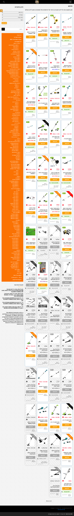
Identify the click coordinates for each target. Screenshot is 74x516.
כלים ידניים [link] (17, 123)
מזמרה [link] (16, 104)
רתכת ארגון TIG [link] (14, 267)
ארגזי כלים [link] (15, 46)
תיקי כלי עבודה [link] (15, 49)
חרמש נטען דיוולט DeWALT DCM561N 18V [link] (55, 386)
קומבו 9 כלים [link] (15, 248)
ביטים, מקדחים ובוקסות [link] (14, 83)
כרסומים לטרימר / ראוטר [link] (13, 97)
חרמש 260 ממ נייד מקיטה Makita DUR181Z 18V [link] (30, 386)
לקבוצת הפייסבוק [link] (17, 279)
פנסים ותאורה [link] (16, 251)
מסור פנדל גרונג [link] (14, 204)
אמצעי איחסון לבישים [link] (13, 45)
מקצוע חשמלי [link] (15, 221)
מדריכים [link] (17, 156)
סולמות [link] (17, 232)
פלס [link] (17, 173)
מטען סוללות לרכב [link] (14, 161)
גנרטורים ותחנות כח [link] (15, 91)
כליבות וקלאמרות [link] (15, 115)
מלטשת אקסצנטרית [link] (13, 181)
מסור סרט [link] (16, 200)
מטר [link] (17, 170)
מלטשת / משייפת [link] (15, 179)
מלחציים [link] (17, 178)
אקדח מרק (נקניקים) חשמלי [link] (12, 70)
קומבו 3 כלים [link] (15, 239)
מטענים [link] (17, 159)
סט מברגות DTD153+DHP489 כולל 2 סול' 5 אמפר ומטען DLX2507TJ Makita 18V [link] (12, 290)
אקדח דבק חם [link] (16, 56)
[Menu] (70, 2)
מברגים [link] (16, 126)
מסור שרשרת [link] (15, 209)
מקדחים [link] (16, 87)
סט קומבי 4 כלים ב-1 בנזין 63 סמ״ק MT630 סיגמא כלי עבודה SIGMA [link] (55, 174)
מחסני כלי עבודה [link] (43, 254)
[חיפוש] (3, 29)
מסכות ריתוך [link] (15, 263)
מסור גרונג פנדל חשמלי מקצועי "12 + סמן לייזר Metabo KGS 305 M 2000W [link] (13, 295)
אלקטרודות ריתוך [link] (14, 262)
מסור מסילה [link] (15, 197)
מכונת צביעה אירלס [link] (15, 165)
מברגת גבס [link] (15, 146)
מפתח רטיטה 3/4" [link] (14, 217)
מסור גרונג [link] (15, 193)
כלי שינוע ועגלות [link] (16, 113)
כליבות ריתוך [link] (15, 121)
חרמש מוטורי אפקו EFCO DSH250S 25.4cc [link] (54, 209)
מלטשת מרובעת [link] (14, 182)
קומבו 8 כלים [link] (15, 247)
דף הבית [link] (19, 35)
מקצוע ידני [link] (15, 223)
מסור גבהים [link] (15, 107)
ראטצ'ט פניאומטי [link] (15, 258)
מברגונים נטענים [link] (14, 143)
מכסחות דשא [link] (15, 106)
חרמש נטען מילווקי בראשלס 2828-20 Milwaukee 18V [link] (43, 350)
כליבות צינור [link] (15, 119)
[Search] (4, 2)
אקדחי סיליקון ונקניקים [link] (14, 69)
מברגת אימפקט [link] (14, 144)
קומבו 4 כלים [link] (15, 241)
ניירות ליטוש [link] (15, 186)
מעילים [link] (16, 80)
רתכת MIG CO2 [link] (14, 264)
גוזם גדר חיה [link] (56, 185)
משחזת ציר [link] (17, 229)
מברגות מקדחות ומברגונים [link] (13, 141)
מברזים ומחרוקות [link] (15, 152)
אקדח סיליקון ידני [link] (14, 75)
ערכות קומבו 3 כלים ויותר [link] (14, 236)
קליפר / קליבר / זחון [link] (14, 132)
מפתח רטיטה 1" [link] (14, 214)
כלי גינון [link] (17, 100)
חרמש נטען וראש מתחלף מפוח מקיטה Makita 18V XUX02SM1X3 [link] (66, 174)
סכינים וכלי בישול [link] (15, 233)
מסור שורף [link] (15, 207)
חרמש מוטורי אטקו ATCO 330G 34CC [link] (30, 243)
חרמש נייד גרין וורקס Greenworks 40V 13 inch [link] (31, 352)
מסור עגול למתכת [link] (14, 203)
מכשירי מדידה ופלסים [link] (14, 168)
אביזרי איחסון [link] (16, 43)
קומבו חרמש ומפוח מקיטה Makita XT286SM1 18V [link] (42, 421)
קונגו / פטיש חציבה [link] (15, 253)
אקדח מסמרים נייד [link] (14, 64)
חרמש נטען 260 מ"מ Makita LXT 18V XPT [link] (67, 279)
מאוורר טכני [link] (16, 140)
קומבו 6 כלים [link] (15, 244)
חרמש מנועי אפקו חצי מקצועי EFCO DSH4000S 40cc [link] (67, 209)
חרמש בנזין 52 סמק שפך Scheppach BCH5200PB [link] (55, 280)
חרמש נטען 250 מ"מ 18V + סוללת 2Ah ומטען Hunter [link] (66, 67)
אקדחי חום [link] (17, 59)
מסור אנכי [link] (16, 191)
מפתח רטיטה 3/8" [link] (14, 218)
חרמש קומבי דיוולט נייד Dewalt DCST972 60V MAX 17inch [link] (42, 32)
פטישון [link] (18, 250)
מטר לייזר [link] (16, 171)
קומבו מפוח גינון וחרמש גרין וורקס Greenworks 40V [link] (43, 140)
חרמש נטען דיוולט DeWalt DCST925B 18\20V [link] (43, 174)
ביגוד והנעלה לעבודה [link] (14, 76)
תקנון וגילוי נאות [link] (17, 275)
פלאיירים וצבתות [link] (14, 130)
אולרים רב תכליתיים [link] (15, 54)
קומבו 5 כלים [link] (15, 242)
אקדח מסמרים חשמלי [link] (13, 63)
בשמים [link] (17, 89)
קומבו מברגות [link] (15, 150)
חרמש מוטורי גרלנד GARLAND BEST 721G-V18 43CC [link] (55, 67)
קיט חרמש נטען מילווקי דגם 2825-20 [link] (54, 487)
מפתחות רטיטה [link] (16, 212)
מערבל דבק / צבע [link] (15, 210)
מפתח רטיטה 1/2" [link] (14, 215)
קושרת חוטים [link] (16, 254)
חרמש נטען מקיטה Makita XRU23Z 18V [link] (67, 386)
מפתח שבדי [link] (15, 129)
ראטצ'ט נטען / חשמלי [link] (15, 257)
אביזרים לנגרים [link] (16, 52)
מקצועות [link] (17, 220)
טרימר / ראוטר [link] (16, 95)
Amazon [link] (69, 44)
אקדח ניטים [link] (17, 58)
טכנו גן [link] (57, 42)
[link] (1, 10)
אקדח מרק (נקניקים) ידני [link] (12, 72)
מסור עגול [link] (16, 202)
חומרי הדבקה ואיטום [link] (15, 92)
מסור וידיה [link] (15, 194)
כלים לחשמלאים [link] (16, 133)
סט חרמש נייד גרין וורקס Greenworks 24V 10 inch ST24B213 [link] (54, 424)
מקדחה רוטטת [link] (15, 149)
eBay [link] (69, 461)
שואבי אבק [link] (17, 269)
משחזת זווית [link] (16, 227)
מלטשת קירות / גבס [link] (15, 188)
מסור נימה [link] (15, 199)
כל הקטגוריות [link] (18, 41)
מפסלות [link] (16, 127)
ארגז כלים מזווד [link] (14, 124)
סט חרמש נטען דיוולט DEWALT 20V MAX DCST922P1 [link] (55, 105)
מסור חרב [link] (16, 196)
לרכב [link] (18, 138)
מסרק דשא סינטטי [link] (14, 109)
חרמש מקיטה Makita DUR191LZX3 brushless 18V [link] (31, 424)
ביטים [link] (16, 86)
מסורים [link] (17, 190)
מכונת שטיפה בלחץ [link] (15, 167)
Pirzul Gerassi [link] (44, 462)
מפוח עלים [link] (15, 110)
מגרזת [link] (18, 153)
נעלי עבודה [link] (15, 81)
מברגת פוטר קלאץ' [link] (14, 147)
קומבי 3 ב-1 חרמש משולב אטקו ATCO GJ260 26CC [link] (42, 280)
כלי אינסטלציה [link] (16, 98)
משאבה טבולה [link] (16, 225)
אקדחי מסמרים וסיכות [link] (14, 61)
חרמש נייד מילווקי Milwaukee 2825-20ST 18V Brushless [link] (43, 69)
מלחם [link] (18, 176)
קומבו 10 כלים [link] (15, 238)
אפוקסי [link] (17, 55)
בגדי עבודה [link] (15, 78)
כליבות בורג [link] (15, 117)
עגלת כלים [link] (15, 48)
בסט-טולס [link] (56, 186)
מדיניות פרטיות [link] (61, 509)
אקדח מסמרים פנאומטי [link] (13, 65)
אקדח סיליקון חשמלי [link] (13, 73)
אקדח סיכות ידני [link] (14, 67)
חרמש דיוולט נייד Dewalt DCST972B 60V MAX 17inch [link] (30, 315)
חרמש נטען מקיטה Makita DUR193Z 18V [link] (67, 103)
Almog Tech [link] (32, 151)
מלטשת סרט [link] (15, 184)
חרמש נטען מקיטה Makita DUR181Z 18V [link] (31, 454)
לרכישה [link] (67, 37)
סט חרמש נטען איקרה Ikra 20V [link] (67, 484)
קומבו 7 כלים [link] (15, 245)
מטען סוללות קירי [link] (14, 162)
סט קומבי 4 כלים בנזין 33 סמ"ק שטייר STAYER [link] (31, 280)
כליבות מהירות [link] (15, 118)
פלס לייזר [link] (16, 174)
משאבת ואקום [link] (16, 226)
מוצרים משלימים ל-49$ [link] (15, 39)
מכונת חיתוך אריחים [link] (15, 164)
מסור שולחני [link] (15, 206)
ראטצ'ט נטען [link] (16, 256)
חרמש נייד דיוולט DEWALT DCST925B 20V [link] (55, 452)
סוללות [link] (17, 230)
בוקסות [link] (16, 85)
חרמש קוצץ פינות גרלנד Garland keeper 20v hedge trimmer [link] (55, 32)
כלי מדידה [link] (17, 112)
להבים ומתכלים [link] (16, 135)
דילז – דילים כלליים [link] (16, 277)
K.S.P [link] (69, 77)
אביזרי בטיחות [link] (16, 51)
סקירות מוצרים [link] (17, 37)
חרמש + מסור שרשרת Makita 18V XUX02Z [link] (31, 138)
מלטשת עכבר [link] (15, 185)
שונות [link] (18, 271)
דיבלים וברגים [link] (15, 137)
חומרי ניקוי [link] (17, 93)
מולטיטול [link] (17, 158)
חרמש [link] (69, 43)
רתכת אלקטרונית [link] (14, 266)
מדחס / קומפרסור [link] (15, 155)
